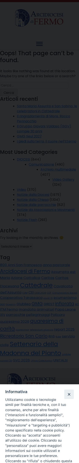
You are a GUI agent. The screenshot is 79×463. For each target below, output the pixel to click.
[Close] (69, 394)
